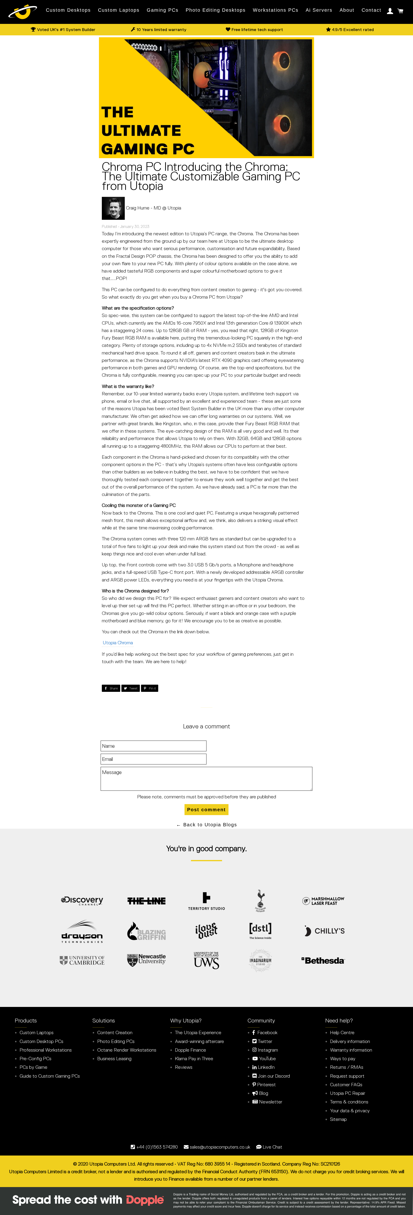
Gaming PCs (163, 10)
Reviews (183, 1067)
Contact (371, 10)
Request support (347, 1076)
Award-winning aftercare (199, 1041)
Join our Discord (273, 1076)
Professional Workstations (46, 1050)
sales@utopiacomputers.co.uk (220, 1147)
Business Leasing (114, 1058)
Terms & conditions (349, 1101)
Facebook (266, 1032)
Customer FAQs (346, 1084)
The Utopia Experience (198, 1032)
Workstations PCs (276, 10)
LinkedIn (266, 1067)
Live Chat (272, 1147)
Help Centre (342, 1032)
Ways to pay (342, 1058)
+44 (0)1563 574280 (157, 1147)
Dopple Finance (190, 1050)
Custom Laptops (119, 10)
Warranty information (351, 1050)
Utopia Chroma (118, 642)
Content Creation (114, 1032)
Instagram (267, 1050)
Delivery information (350, 1041)
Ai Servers (319, 10)
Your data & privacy (350, 1110)
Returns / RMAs (346, 1067)
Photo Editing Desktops (216, 10)
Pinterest (266, 1084)
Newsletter (270, 1101)
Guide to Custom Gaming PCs (50, 1076)
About (347, 10)
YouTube (267, 1058)
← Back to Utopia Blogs (206, 824)
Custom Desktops (68, 10)
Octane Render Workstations (126, 1050)
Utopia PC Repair (347, 1093)
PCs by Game (33, 1067)
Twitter (264, 1041)
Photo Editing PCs (116, 1041)
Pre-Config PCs (35, 1058)
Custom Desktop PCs (41, 1041)
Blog (263, 1093)
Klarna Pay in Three (194, 1058)
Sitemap (338, 1119)
